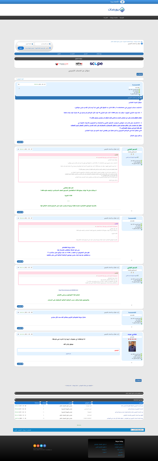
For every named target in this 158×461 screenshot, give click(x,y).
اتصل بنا (106, 17)
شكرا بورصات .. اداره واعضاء (72, 385)
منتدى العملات (118, 447)
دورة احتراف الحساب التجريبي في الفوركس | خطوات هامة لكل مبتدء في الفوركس (125, 418)
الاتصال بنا (29, 430)
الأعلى (15, 430)
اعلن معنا (119, 450)
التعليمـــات (72, 54)
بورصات (24, 430)
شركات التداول (78, 59)
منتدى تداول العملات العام (116, 42)
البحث (104, 452)
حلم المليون (68, 354)
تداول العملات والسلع (99, 444)
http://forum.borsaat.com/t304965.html (68, 290)
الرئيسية (122, 17)
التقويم (59, 54)
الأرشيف (20, 430)
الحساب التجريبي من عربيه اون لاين (135, 409)
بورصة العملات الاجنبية (128, 42)
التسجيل (85, 54)
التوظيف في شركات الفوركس (85, 385)
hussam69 (136, 84)
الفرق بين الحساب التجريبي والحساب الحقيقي (133, 415)
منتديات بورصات (114, 17)
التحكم (120, 452)
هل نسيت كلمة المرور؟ (40, 48)
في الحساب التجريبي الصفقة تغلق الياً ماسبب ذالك (132, 406)
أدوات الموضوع (20, 79)
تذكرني (47, 48)
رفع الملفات (99, 54)
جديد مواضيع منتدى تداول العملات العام (134, 393)
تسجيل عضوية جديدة (29, 48)
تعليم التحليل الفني (100, 447)
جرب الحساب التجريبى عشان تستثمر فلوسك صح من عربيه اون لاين (129, 412)
